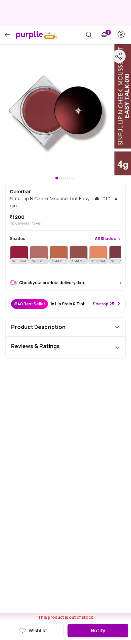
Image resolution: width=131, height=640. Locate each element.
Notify (98, 630)
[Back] (7, 34)
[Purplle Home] (29, 35)
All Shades (105, 238)
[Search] (89, 35)
